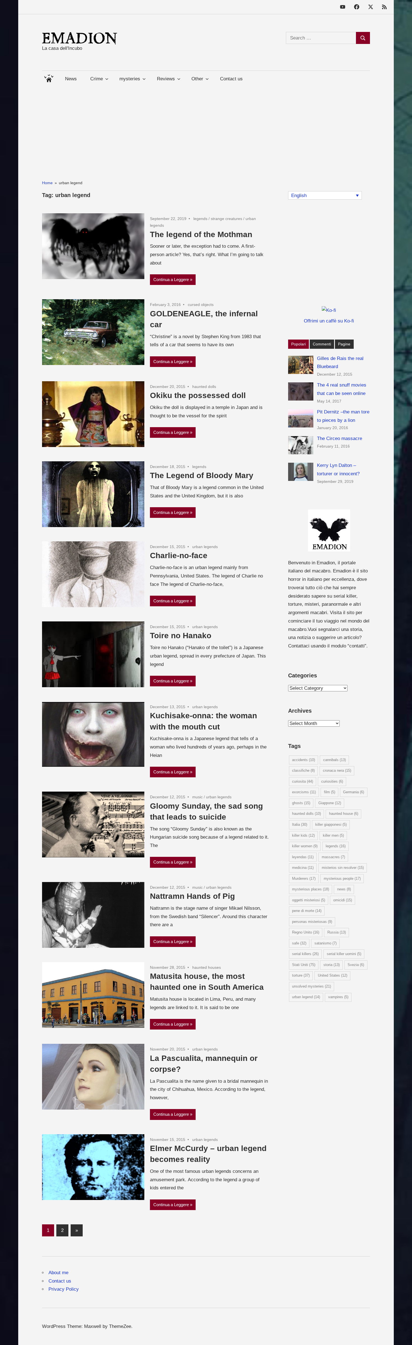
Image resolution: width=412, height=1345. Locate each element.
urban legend (306, 997)
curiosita (302, 781)
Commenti (322, 344)
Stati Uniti (303, 965)
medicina (303, 868)
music (197, 797)
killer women (305, 846)
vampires (338, 997)
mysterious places (310, 889)
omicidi (342, 900)
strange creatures (226, 218)
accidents (303, 760)
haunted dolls (204, 386)
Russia (336, 932)
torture (301, 975)
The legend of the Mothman (201, 234)
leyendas (303, 857)
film (329, 792)
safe (299, 943)
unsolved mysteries (311, 986)
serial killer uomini (344, 954)
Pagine (344, 344)
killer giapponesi (331, 824)
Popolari (298, 344)
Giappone (329, 803)
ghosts (301, 803)
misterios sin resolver (343, 868)
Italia (299, 824)
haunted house (343, 813)
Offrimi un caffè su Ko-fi (329, 321)
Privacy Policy (63, 1289)
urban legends (205, 546)
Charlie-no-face (178, 555)
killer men (333, 835)
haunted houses (206, 967)
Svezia (356, 965)
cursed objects (201, 304)
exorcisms (304, 792)
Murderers (304, 878)
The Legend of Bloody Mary (201, 475)
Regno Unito (305, 932)
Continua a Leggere (171, 279)
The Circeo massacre (339, 438)
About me (58, 1272)
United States (332, 975)
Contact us (231, 78)
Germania (353, 792)
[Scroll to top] (402, 1335)
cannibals (334, 760)
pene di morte (306, 911)
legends (200, 218)
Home (48, 77)
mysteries (129, 78)
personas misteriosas (312, 922)
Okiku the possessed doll (198, 395)
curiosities (332, 781)
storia (331, 965)
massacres (333, 857)
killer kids (303, 835)
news (344, 889)
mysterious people (342, 878)
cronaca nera (337, 770)
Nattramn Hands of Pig (192, 896)
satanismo (325, 943)
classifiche (303, 770)
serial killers (305, 954)
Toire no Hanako (180, 635)
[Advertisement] (206, 126)
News (71, 78)
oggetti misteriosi (308, 900)
